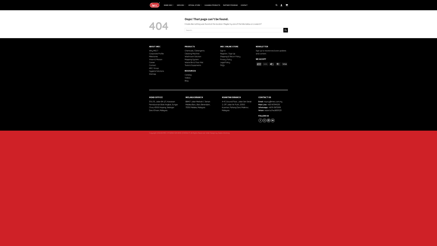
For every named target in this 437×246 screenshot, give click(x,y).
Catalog (188, 75)
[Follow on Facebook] (260, 120)
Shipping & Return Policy (230, 56)
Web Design (210, 133)
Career (152, 62)
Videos (188, 78)
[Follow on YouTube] (273, 120)
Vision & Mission (155, 59)
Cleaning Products (212, 5)
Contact (244, 5)
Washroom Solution (193, 56)
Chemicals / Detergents (195, 51)
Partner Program (230, 5)
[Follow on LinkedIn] (269, 120)
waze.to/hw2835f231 (273, 110)
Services (180, 5)
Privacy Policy (226, 59)
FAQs (222, 65)
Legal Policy (225, 62)
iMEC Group (154, 68)
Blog (186, 81)
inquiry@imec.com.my (273, 101)
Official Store (194, 5)
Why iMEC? (153, 51)
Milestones (153, 56)
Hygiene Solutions (156, 71)
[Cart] (287, 5)
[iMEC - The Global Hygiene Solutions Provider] (154, 5)
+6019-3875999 (274, 107)
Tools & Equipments (193, 65)
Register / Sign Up (227, 54)
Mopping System (192, 59)
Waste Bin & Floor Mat (194, 62)
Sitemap (152, 74)
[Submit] (285, 30)
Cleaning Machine (192, 54)
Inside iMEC (168, 5)
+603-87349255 (273, 104)
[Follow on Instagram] (264, 120)
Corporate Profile (156, 54)
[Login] (281, 5)
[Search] (276, 5)
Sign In (223, 51)
